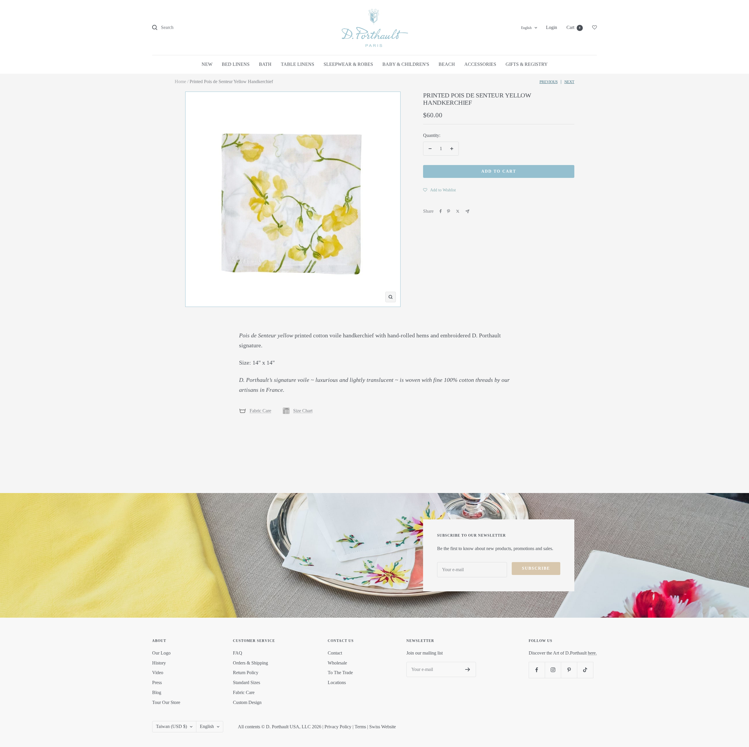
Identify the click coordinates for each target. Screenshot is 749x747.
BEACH (447, 64)
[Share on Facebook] (440, 211)
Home (180, 81)
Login (551, 27)
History (159, 662)
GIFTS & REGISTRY (527, 64)
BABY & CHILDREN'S (405, 64)
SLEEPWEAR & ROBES (348, 64)
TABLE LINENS (297, 64)
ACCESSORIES (480, 64)
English (526, 28)
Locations (337, 682)
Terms (360, 726)
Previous (549, 82)
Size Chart (302, 410)
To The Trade (340, 672)
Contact (335, 652)
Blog (156, 692)
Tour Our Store (166, 702)
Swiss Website (382, 726)
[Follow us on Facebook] (537, 670)
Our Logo (161, 652)
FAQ (237, 652)
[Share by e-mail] (467, 211)
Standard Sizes (246, 682)
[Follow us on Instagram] (553, 670)
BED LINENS (236, 64)
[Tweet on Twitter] (457, 211)
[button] (439, 190)
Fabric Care (260, 410)
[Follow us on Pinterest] (569, 670)
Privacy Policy (337, 726)
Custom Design (247, 702)
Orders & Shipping (250, 662)
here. (592, 652)
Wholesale (337, 662)
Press (157, 682)
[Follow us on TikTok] (585, 670)
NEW (207, 64)
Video (157, 672)
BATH (265, 64)
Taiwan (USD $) (171, 726)
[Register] (467, 669)
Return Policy (245, 672)
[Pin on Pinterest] (448, 211)
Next (569, 82)
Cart (573, 27)
